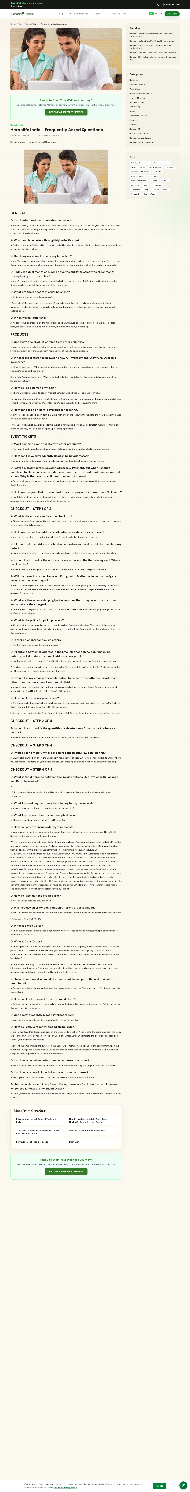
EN (151, 14)
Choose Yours (119, 14)
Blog (60, 14)
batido (166, 189)
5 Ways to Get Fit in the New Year (87, 1130)
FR (161, 14)
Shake (132, 111)
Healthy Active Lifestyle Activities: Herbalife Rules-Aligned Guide (88, 1121)
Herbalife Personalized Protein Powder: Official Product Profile (150, 35)
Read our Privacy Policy (65, 1487)
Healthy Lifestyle (138, 167)
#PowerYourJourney (139, 189)
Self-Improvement (161, 163)
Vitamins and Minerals (140, 172)
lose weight (156, 185)
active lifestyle (155, 167)
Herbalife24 (134, 129)
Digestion (170, 167)
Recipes (133, 120)
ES (156, 14)
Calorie (156, 189)
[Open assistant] (183, 1485)
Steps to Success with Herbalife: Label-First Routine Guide (38, 1132)
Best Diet (74, 1141)
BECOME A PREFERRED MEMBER (66, 112)
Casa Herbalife (137, 176)
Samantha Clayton (138, 115)
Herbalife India (16, 125)
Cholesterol (153, 176)
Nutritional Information (140, 163)
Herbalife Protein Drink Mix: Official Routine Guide (151, 41)
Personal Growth (137, 84)
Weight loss (134, 89)
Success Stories (136, 102)
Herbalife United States (140, 138)
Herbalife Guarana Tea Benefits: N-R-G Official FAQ (152, 52)
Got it (159, 1485)
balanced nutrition (138, 181)
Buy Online (172, 14)
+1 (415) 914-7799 (170, 4)
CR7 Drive (135, 185)
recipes (154, 181)
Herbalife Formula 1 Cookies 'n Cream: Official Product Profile (150, 46)
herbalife (157, 172)
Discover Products (78, 14)
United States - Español (140, 93)
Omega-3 (135, 194)
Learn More (100, 14)
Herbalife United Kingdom (141, 142)
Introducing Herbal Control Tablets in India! (36, 1121)
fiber (146, 185)
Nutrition (165, 181)
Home (13, 24)
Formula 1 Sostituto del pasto (32, 1141)
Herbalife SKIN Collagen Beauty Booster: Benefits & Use (152, 58)
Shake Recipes (136, 106)
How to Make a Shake (139, 133)
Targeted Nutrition (137, 98)
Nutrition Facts (150, 194)
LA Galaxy (134, 124)
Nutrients (133, 80)
